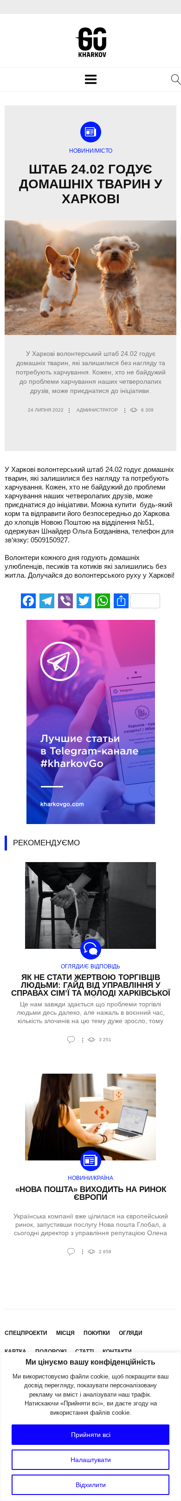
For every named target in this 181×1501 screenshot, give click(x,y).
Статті (84, 1351)
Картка (15, 1351)
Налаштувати (91, 1459)
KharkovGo (90, 42)
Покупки (97, 1333)
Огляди (130, 1333)
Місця (65, 1333)
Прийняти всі (90, 1434)
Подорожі (50, 1351)
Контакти (117, 1351)
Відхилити (91, 1484)
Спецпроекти (26, 1333)
